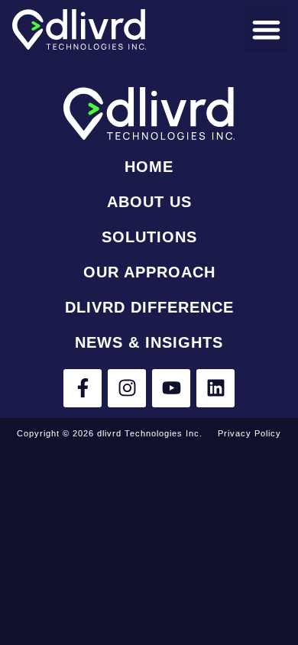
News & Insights (149, 342)
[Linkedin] (215, 388)
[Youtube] (171, 388)
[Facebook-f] (82, 388)
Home (149, 166)
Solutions (149, 237)
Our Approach (149, 272)
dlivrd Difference (149, 307)
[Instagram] (127, 388)
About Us (149, 201)
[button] (266, 29)
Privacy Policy (249, 433)
